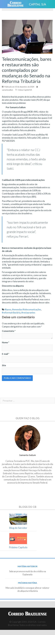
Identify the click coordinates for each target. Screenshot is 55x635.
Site (4, 365)
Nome (5, 342)
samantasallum (7, 90)
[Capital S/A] (39, 4)
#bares (8, 309)
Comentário (8, 331)
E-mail (5, 354)
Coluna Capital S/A (25, 90)
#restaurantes (28, 312)
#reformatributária (11, 312)
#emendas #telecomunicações (26, 309)
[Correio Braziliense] (17, 4)
